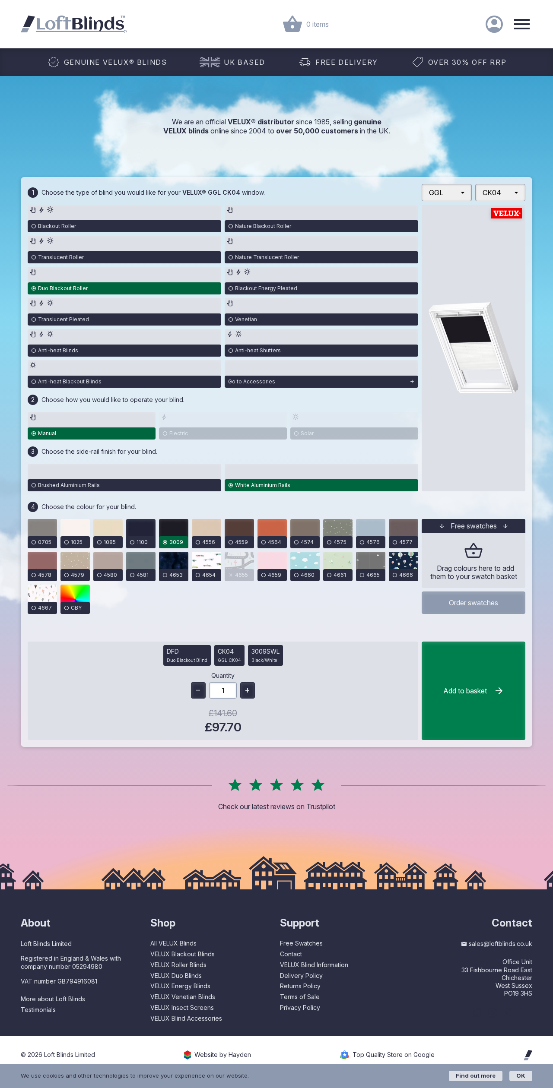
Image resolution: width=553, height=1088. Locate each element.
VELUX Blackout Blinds (182, 954)
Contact (291, 954)
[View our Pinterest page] (509, 1013)
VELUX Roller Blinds (178, 964)
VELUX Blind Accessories (186, 1018)
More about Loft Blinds (53, 999)
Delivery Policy (301, 975)
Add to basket (465, 690)
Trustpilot (320, 806)
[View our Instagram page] (492, 1013)
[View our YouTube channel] (526, 1013)
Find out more (476, 1075)
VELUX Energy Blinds (180, 986)
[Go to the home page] (74, 24)
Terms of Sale (300, 996)
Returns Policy (300, 986)
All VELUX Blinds (173, 943)
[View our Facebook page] (475, 1013)
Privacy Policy (300, 1007)
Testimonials (38, 1009)
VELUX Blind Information (314, 964)
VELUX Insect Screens (182, 1007)
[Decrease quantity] (198, 690)
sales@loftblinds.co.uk (500, 943)
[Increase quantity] (247, 690)
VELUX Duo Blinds (176, 975)
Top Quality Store (394, 1054)
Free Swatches (301, 943)
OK (520, 1075)
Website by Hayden (222, 1054)
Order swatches (473, 602)
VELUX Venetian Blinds (182, 996)
